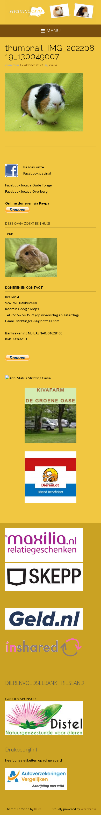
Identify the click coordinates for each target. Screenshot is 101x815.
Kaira (37, 809)
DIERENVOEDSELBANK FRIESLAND (44, 682)
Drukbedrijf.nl (21, 749)
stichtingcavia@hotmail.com (37, 321)
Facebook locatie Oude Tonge (28, 185)
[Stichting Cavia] (50, 11)
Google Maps (28, 309)
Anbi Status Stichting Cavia (30, 378)
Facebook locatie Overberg (26, 191)
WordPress (88, 809)
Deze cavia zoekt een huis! (27, 223)
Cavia (53, 65)
